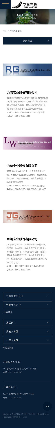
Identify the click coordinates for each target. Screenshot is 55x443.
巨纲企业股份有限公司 (22, 239)
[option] (27, 16)
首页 (5, 30)
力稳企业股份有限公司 (22, 165)
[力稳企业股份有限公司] (27, 143)
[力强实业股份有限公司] (27, 70)
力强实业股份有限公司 (22, 92)
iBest (24, 416)
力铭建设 (8, 312)
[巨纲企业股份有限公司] (27, 216)
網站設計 (17, 416)
